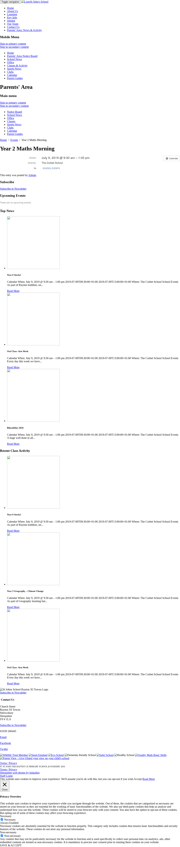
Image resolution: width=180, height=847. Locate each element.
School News (14, 59)
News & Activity (24, 30)
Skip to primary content (13, 43)
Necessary (10, 819)
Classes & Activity (17, 65)
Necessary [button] (5, 816)
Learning (12, 14)
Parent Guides (15, 78)
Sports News (14, 68)
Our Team (12, 23)
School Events (51, 168)
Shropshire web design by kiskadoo (20, 772)
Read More (13, 290)
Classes (11, 121)
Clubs (10, 71)
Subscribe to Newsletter (13, 188)
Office (10, 62)
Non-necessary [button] (8, 832)
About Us (12, 11)
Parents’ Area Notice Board (22, 56)
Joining (11, 20)
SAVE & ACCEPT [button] (11, 845)
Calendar (12, 75)
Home (10, 8)
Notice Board (14, 111)
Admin (32, 175)
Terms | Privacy (8, 763)
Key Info (12, 17)
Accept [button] (138, 779)
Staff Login (6, 775)
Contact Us (13, 27)
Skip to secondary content (14, 46)
